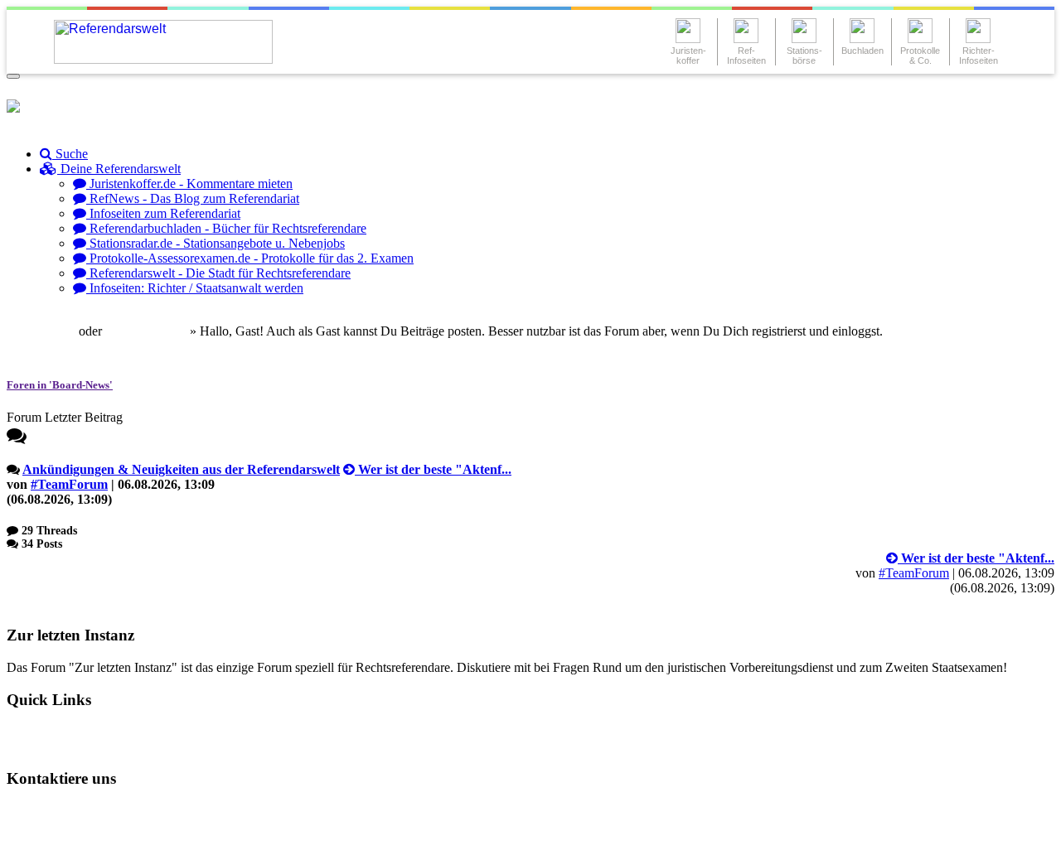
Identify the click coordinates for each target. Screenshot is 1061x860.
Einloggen (46, 331)
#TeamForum (69, 484)
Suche (70, 154)
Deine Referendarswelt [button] (119, 169)
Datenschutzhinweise (171, 811)
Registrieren (153, 331)
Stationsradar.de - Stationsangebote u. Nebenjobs (215, 243)
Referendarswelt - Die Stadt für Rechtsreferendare (218, 273)
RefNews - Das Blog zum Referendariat (192, 198)
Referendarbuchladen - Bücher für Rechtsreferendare (226, 228)
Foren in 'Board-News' (60, 385)
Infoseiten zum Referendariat (163, 213)
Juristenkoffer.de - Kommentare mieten (189, 183)
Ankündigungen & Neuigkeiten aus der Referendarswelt (181, 469)
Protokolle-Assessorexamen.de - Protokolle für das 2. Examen (250, 258)
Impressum (51, 839)
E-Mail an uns (58, 811)
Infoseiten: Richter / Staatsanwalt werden (194, 288)
